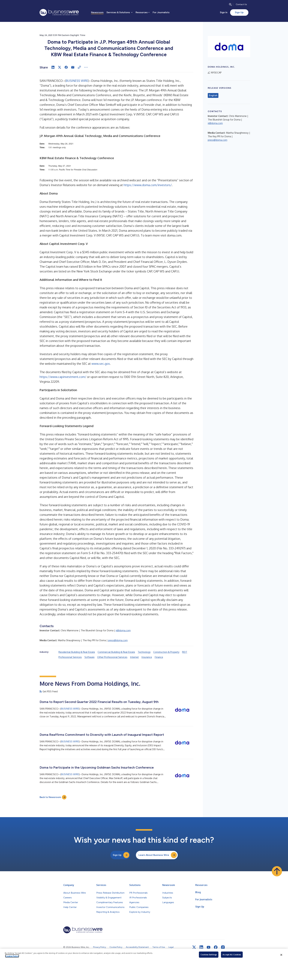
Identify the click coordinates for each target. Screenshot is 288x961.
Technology (144, 652)
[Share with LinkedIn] (53, 67)
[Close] (281, 955)
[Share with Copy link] (79, 67)
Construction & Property (166, 652)
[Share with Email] (72, 67)
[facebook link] (216, 947)
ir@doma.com (123, 630)
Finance (159, 657)
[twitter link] (194, 947)
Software (89, 657)
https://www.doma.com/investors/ (148, 185)
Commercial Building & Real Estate (116, 652)
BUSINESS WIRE (77, 81)
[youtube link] (208, 947)
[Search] (230, 4)
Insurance (146, 657)
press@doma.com (118, 640)
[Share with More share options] (86, 67)
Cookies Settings (209, 954)
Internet (134, 657)
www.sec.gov (101, 363)
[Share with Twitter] (59, 67)
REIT (184, 652)
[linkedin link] (201, 947)
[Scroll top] (277, 871)
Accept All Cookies (232, 954)
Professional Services (70, 657)
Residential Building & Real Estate (76, 652)
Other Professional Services (112, 657)
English (213, 95)
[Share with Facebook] (66, 67)
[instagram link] (223, 947)
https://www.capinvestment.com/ (63, 377)
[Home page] (59, 12)
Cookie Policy (12, 956)
